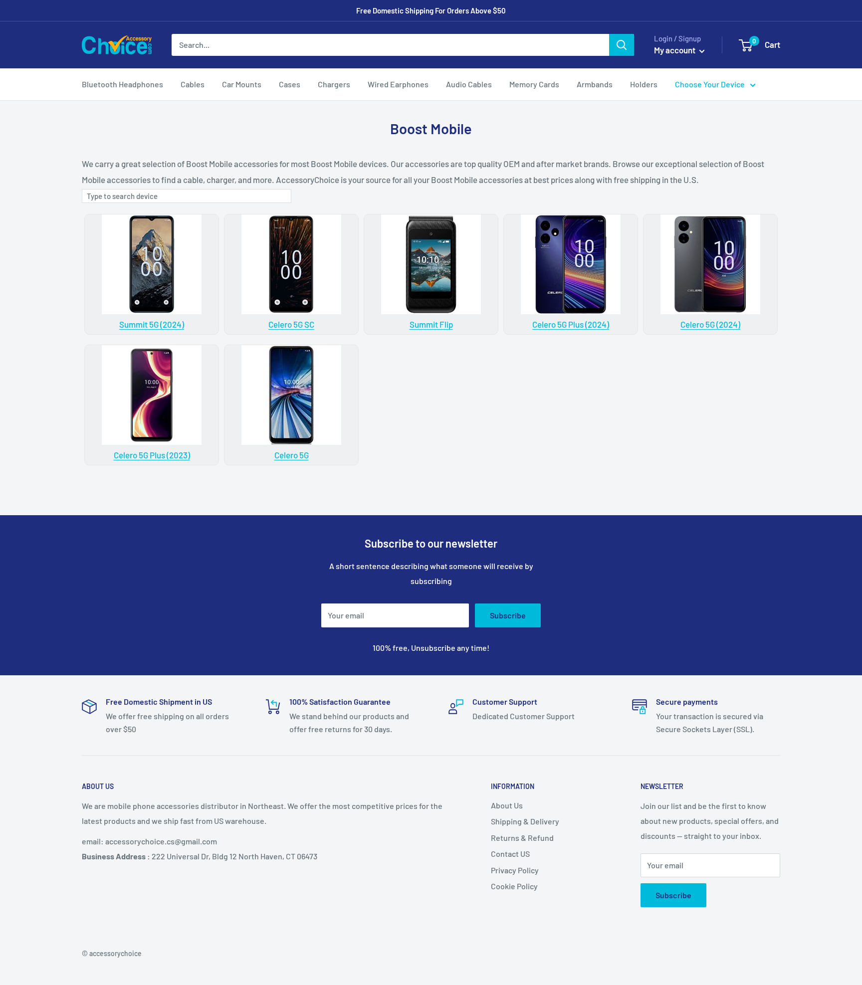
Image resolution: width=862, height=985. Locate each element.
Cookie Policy (514, 886)
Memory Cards (534, 84)
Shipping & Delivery (525, 821)
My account (675, 50)
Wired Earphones (398, 84)
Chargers (334, 84)
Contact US (510, 853)
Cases (289, 84)
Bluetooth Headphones (122, 84)
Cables (193, 84)
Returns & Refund (522, 837)
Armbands (595, 84)
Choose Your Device (710, 84)
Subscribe (508, 615)
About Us (507, 805)
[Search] (621, 45)
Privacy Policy (515, 870)
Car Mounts (241, 84)
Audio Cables (469, 84)
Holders (643, 84)
